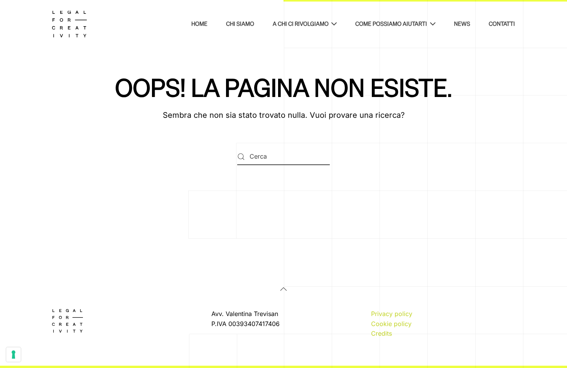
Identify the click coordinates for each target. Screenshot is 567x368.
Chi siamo (240, 23)
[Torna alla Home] (69, 24)
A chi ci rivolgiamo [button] (301, 23)
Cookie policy (391, 324)
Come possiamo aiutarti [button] (391, 23)
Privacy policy (391, 314)
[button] (283, 289)
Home (199, 23)
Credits (381, 333)
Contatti (502, 23)
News (462, 23)
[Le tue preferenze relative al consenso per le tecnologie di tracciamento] (13, 354)
